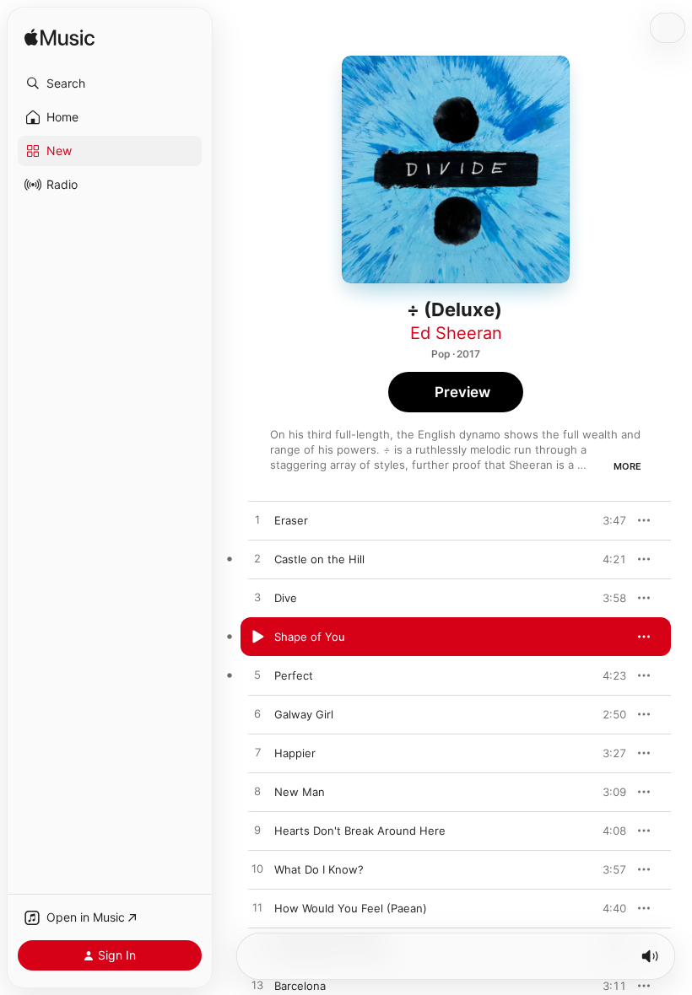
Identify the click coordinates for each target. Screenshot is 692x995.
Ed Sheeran (456, 333)
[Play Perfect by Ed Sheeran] (257, 675)
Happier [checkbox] (295, 753)
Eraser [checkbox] (291, 520)
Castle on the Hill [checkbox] (319, 559)
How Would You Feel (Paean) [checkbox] (350, 908)
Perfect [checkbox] (293, 675)
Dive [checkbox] (285, 598)
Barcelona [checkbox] (300, 985)
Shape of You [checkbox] (309, 636)
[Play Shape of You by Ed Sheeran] (257, 636)
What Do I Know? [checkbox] (319, 869)
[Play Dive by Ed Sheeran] (257, 597)
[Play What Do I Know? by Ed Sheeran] (257, 869)
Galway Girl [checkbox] (303, 714)
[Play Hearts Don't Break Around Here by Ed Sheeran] (257, 830)
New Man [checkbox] (299, 792)
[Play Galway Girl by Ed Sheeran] (257, 714)
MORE (627, 466)
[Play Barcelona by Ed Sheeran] (257, 985)
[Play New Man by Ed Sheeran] (257, 791)
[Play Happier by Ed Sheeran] (257, 753)
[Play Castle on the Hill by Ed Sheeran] (257, 559)
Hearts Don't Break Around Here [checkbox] (360, 830)
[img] (59, 38)
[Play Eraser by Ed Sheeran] (257, 520)
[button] (110, 83)
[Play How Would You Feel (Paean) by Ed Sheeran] (257, 908)
